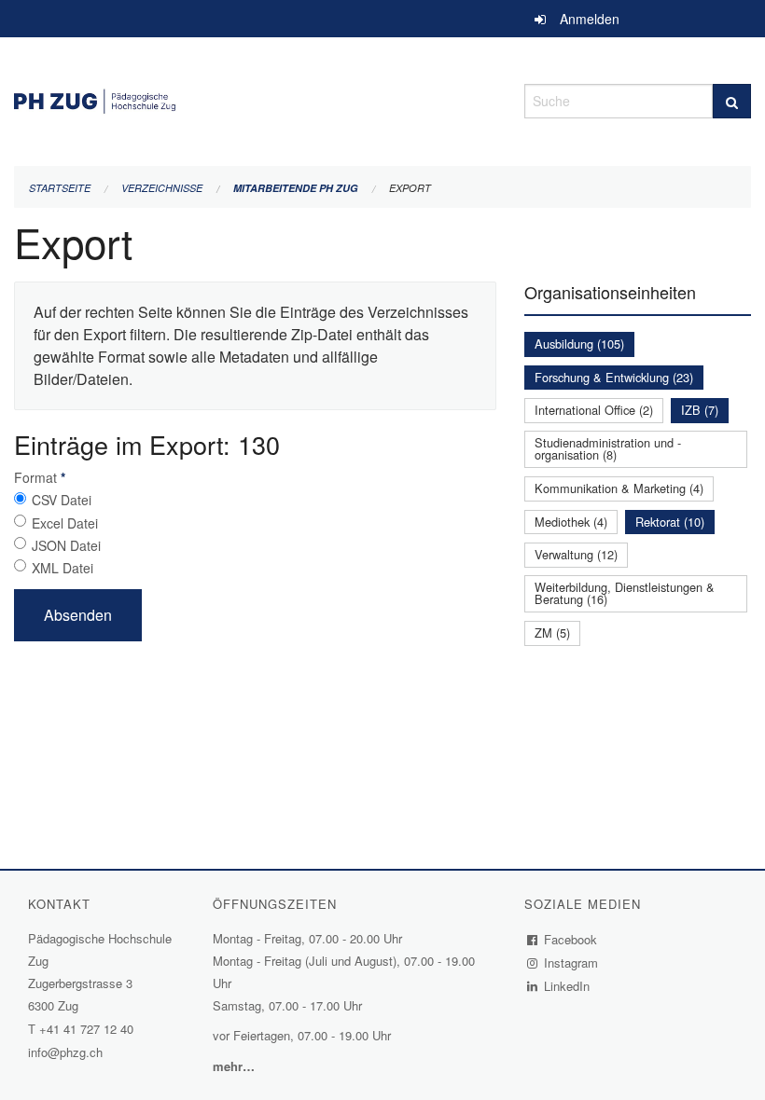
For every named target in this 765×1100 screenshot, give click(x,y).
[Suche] (732, 101)
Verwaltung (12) (576, 554)
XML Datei (62, 567)
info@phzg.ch (65, 1052)
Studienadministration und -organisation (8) (608, 448)
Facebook (571, 939)
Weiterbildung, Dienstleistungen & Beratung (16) (625, 593)
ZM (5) (552, 632)
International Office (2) (594, 410)
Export (410, 188)
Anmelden (589, 18)
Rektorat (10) (669, 521)
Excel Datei (65, 523)
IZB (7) (699, 410)
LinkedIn (567, 986)
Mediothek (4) (571, 521)
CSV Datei (61, 499)
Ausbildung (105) (579, 343)
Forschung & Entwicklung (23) (614, 377)
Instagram (571, 962)
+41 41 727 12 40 (86, 1029)
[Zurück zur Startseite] (255, 98)
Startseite (59, 188)
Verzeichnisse (161, 188)
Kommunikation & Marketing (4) (619, 488)
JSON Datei (66, 545)
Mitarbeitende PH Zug (295, 188)
